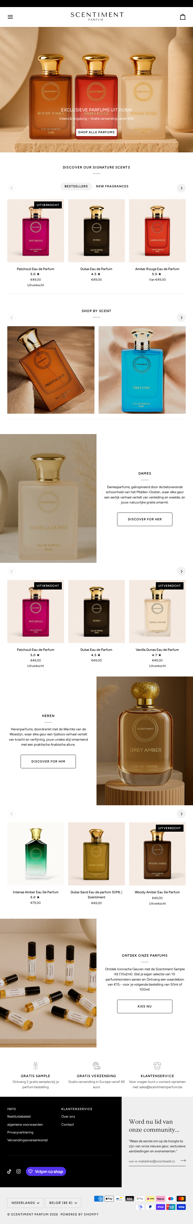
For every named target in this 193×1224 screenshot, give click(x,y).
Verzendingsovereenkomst (27, 1140)
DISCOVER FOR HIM (48, 761)
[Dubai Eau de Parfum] (96, 230)
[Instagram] (18, 1171)
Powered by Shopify (80, 1214)
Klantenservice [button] (76, 1109)
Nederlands (23, 1203)
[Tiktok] (9, 1171)
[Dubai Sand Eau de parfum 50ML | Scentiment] (96, 853)
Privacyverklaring (20, 1132)
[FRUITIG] (142, 369)
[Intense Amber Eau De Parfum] (35, 853)
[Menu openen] (14, 16)
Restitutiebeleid (19, 1116)
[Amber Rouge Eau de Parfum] (157, 230)
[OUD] (50, 369)
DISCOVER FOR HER (145, 519)
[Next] (181, 188)
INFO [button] (11, 1109)
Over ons (68, 1116)
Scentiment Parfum (30, 1214)
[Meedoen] (181, 1161)
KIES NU (145, 1006)
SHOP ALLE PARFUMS (96, 132)
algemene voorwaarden (25, 1124)
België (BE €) (61, 1203)
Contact (67, 1124)
